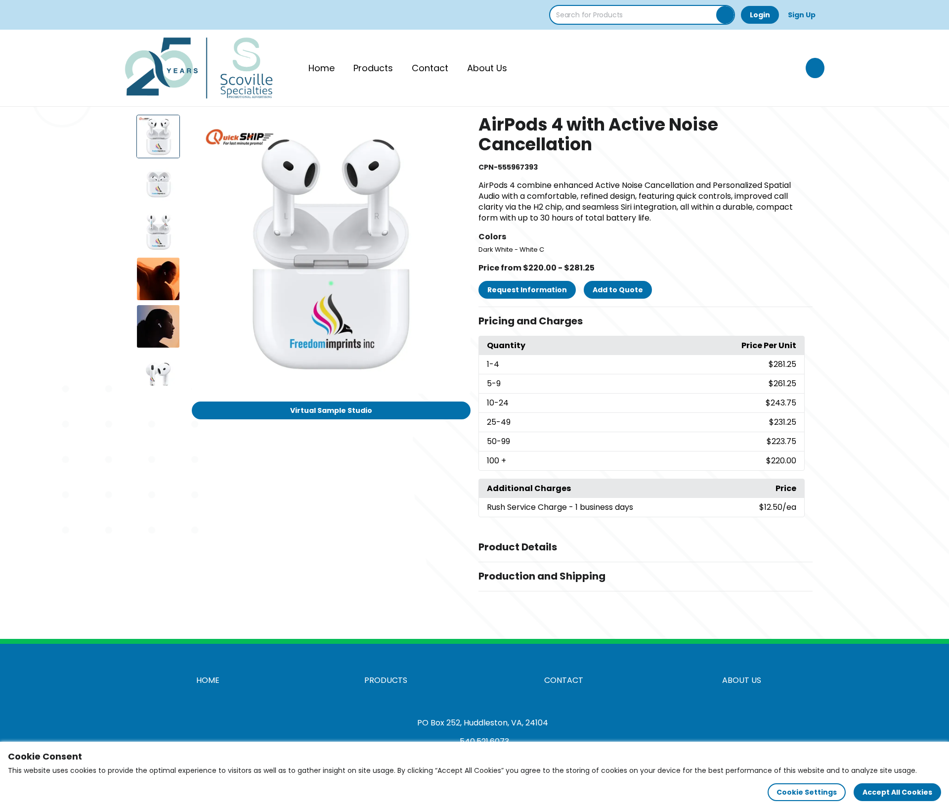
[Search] (725, 15)
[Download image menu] (458, 127)
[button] (645, 321)
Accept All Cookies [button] (897, 792)
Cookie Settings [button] (806, 792)
